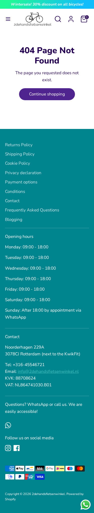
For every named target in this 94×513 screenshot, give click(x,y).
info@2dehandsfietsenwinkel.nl (48, 371)
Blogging (13, 219)
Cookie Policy (17, 163)
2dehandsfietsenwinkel (48, 494)
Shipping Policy (20, 154)
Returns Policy (19, 145)
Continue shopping (47, 94)
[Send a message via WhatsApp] (85, 505)
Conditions (15, 191)
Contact (12, 201)
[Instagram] (8, 448)
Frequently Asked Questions (32, 210)
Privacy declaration (23, 173)
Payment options (21, 182)
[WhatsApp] (8, 425)
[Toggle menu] (7, 19)
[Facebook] (17, 448)
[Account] (71, 17)
